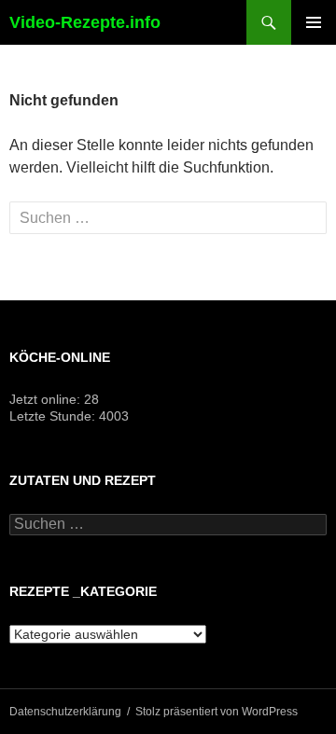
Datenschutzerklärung (65, 711)
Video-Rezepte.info (85, 22)
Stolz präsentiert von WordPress (216, 711)
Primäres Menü (313, 22)
